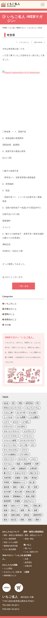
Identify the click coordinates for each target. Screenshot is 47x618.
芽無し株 (36, 505)
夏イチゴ (7, 473)
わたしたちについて (10, 531)
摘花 (15, 487)
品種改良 (22, 468)
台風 (13, 468)
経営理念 (28, 562)
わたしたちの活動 (9, 564)
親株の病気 (15, 515)
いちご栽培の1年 (31, 552)
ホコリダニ (22, 459)
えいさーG (21, 412)
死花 (35, 487)
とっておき (8, 417)
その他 (8, 324)
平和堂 (6, 482)
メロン (33, 459)
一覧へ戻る (24, 286)
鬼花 (30, 519)
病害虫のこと (11, 319)
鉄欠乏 (14, 519)
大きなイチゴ (20, 473)
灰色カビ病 (30, 491)
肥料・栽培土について (33, 535)
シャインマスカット (12, 435)
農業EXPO (37, 515)
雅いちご (27, 544)
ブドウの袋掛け (10, 454)
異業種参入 (17, 496)
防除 (22, 519)
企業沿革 (28, 566)
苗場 (5, 510)
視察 (35, 510)
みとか (15, 421)
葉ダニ (14, 510)
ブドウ (24, 449)
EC (13, 403)
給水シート (15, 505)
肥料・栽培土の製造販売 (13, 535)
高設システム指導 (11, 542)
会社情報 (27, 555)
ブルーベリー (9, 459)
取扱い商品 (29, 539)
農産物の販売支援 (11, 546)
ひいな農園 (21, 417)
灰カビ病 (18, 491)
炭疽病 (6, 496)
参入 (5, 468)
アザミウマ (8, 426)
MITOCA (29, 403)
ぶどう (6, 421)
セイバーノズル (10, 445)
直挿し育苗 (30, 496)
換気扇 (6, 487)
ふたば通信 (33, 417)
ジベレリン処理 (10, 440)
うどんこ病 (8, 412)
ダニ (33, 445)
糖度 (5, 505)
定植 (26, 477)
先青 (37, 463)
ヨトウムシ (8, 463)
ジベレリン (28, 435)
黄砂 (37, 519)
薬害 (22, 510)
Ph (38, 403)
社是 (26, 559)
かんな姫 (32, 412)
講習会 (26, 515)
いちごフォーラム (32, 408)
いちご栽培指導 (10, 539)
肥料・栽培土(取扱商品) (34, 531)
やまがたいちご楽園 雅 (13, 572)
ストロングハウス (27, 440)
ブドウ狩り (24, 454)
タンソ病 (23, 445)
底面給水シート (19, 482)
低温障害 (27, 463)
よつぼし (25, 421)
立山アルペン (29, 501)
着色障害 (7, 501)
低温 (18, 463)
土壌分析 (33, 468)
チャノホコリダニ (11, 449)
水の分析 (7, 491)
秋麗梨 (17, 501)
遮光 (5, 519)
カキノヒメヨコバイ (12, 431)
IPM (20, 403)
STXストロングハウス (12, 408)
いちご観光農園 (10, 549)
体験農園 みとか (10, 575)
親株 (5, 515)
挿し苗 (32, 482)
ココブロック (29, 431)
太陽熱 (17, 477)
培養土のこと (11, 308)
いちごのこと (11, 303)
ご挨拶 (26, 571)
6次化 (6, 403)
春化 (22, 487)
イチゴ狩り (21, 426)
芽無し (26, 505)
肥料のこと (10, 314)
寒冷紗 (34, 477)
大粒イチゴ (33, 473)
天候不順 (7, 477)
